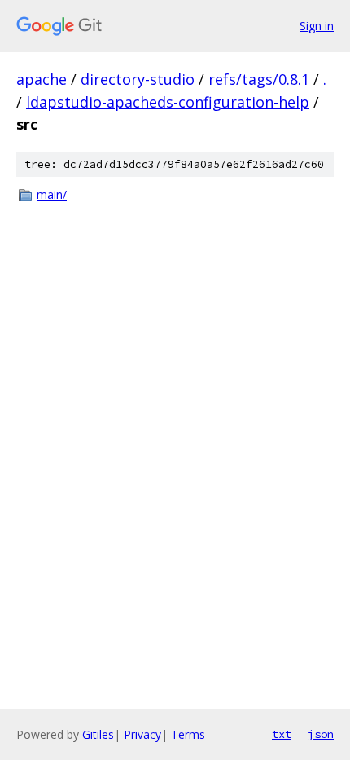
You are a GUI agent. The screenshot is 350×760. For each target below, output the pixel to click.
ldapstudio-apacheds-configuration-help (167, 102)
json (321, 734)
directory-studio (138, 79)
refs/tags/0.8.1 (258, 79)
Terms (188, 734)
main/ (52, 194)
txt (281, 734)
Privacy (142, 734)
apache (41, 79)
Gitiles (98, 734)
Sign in (317, 25)
